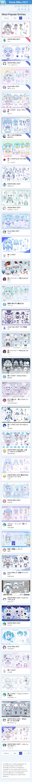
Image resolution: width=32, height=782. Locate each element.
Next (15, 18)
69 (28, 18)
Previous (6, 18)
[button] (30, 2)
